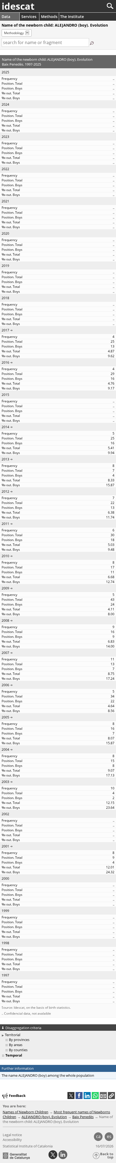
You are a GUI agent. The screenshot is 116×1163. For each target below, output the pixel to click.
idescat (18, 6)
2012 (5, 491)
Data (6, 16)
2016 (5, 362)
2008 (5, 620)
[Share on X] (70, 1095)
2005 (5, 717)
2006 (5, 685)
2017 (5, 330)
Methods (49, 16)
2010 (5, 556)
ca (98, 1136)
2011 (5, 523)
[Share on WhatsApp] (95, 1095)
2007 (5, 652)
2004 (5, 749)
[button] (111, 1095)
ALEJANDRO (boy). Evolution (44, 1116)
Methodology (14, 33)
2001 (5, 846)
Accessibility (12, 1139)
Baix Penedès (83, 1116)
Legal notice (12, 1134)
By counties (18, 1049)
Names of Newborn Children (25, 1112)
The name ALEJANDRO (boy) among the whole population (48, 1075)
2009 (5, 588)
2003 (5, 781)
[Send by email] (103, 1095)
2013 (5, 459)
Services (28, 16)
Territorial (12, 1034)
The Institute (72, 16)
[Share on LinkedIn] (87, 1095)
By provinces (19, 1039)
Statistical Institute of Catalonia (28, 1146)
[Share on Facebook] (79, 1095)
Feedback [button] (17, 1095)
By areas (15, 1044)
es (109, 1136)
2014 (5, 427)
